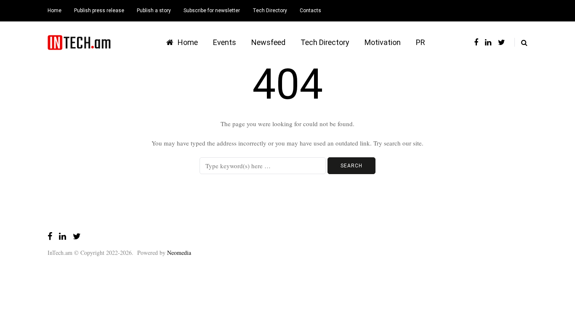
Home (54, 10)
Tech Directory (270, 10)
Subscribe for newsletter (212, 10)
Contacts (310, 10)
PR (420, 42)
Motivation (383, 42)
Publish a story (154, 10)
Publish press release (99, 10)
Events (224, 42)
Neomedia (179, 253)
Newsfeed (268, 42)
